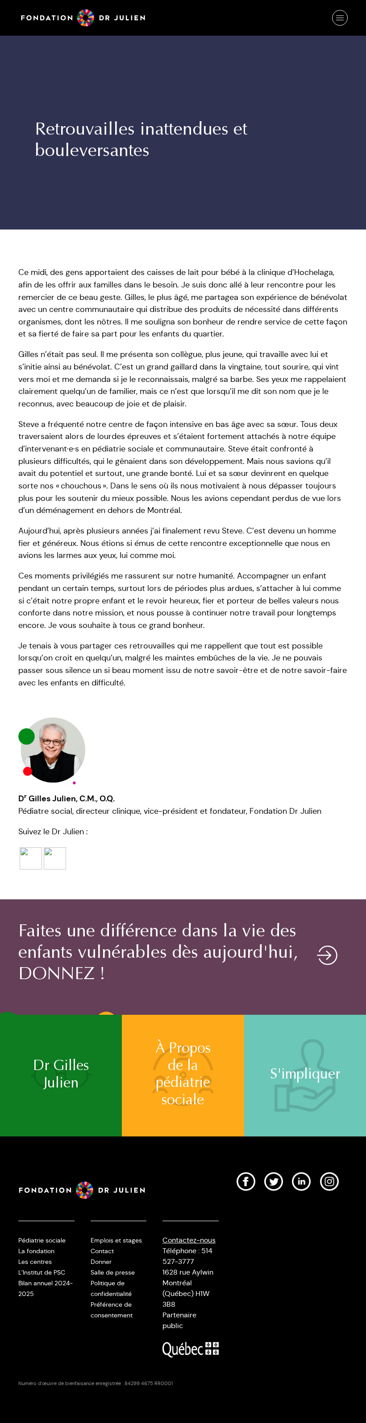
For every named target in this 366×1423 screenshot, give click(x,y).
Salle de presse (113, 1272)
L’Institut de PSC (41, 1272)
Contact (102, 1251)
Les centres (35, 1262)
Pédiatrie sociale (42, 1240)
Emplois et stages (116, 1240)
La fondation (36, 1251)
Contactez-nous (189, 1240)
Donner (101, 1262)
